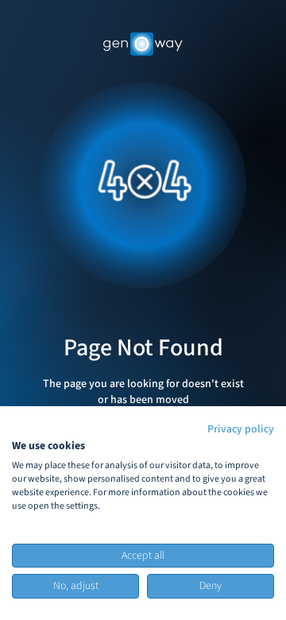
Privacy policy (240, 429)
